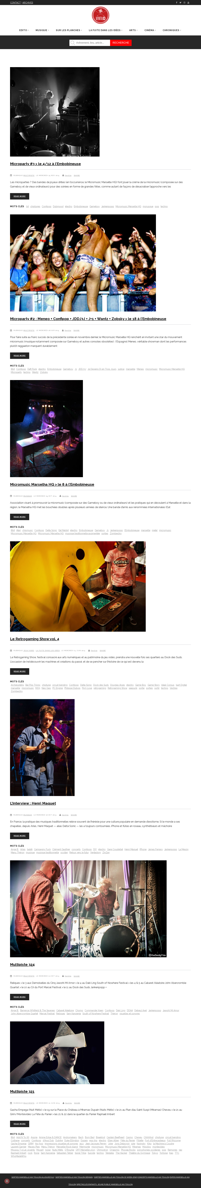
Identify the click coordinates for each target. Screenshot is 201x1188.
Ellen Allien (113, 1140)
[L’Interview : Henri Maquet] (42, 748)
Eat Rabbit (64, 530)
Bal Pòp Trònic (32, 685)
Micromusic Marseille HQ (128, 206)
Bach (80, 1137)
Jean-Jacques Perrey (95, 1143)
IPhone (143, 849)
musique (30, 852)
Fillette (140, 1140)
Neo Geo (46, 688)
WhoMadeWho (18, 1156)
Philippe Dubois (72, 688)
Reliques (60, 1013)
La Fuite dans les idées (48, 650)
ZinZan (106, 852)
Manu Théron (17, 852)
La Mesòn (183, 849)
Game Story (154, 685)
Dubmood (58, 206)
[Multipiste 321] (57, 1053)
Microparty (16, 372)
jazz (82, 1143)
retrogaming (100, 688)
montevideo (158, 1146)
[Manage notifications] (6, 1181)
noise (48, 1150)
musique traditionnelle (47, 852)
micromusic (151, 369)
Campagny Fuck (42, 849)
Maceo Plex (34, 1146)
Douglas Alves (117, 685)
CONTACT (15, 2)
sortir (157, 688)
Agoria (34, 1137)
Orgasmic (115, 1150)
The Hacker (121, 1153)
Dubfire (59, 1140)
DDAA (130, 1010)
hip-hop (39, 1143)
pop (157, 206)
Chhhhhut (148, 1137)
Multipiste (28, 175)
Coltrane (15, 1140)
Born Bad (89, 1137)
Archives (27, 2)
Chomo (79, 1010)
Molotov (146, 1146)
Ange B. (15, 849)
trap (171, 1153)
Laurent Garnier (18, 1146)
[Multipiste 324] (88, 909)
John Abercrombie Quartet (24, 1013)
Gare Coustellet (115, 849)
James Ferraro (155, 849)
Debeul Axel (140, 1010)
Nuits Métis (57, 1150)
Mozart (39, 1150)
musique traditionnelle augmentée (82, 533)
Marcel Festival (47, 1013)
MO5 (37, 688)
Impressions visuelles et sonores (61, 1143)
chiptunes (35, 206)
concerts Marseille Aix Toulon (153, 1177)
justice (121, 369)
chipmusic (27, 530)
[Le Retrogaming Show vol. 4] (78, 587)
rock (30, 1153)
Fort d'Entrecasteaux (155, 1140)
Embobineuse (81, 206)
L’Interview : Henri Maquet (33, 803)
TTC (177, 1153)
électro (68, 206)
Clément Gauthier (61, 849)
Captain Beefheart (115, 1137)
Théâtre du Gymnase (139, 1153)
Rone (36, 1153)
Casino (129, 1137)
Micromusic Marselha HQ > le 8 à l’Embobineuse (52, 484)
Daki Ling (120, 1010)
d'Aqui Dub (48, 1140)
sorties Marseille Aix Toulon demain (74, 1177)
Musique (27, 496)
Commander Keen (94, 1010)
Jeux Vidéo (28, 650)
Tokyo (155, 1153)
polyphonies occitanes (148, 1150)
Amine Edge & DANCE (50, 1137)
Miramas (136, 1146)
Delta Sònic (51, 530)
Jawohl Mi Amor (171, 1010)
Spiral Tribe (80, 1153)
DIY (95, 849)
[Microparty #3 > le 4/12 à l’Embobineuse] (55, 112)
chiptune (46, 685)
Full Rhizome (174, 1140)
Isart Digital (181, 685)
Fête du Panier (128, 1140)
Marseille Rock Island (67, 1146)
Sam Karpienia (74, 1013)
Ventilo (68, 175)
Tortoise (164, 1153)
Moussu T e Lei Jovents (23, 1150)
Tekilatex (109, 1153)
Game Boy (140, 685)
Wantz (35, 372)
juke (133, 1143)
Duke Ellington (71, 1140)
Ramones (172, 1150)
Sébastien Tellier (65, 1153)
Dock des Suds (101, 685)
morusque (148, 206)
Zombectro (116, 533)
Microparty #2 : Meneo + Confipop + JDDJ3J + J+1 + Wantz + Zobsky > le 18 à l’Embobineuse (88, 319)
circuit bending (60, 685)
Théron (114, 1013)
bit (27, 206)
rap (180, 1150)
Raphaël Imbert (18, 1153)
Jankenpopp (107, 206)
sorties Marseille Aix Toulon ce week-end (115, 1177)
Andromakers (70, 1137)
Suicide (91, 1153)
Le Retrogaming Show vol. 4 (34, 639)
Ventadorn (95, 852)
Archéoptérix (17, 685)
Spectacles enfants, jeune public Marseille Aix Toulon (104, 1184)
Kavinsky (141, 1143)
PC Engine (57, 688)
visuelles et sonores (130, 1013)
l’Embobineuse (131, 530)
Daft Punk (32, 369)
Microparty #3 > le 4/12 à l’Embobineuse (45, 164)
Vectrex (173, 688)
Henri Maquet (131, 849)
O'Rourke (69, 1150)
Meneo (140, 369)
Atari (18, 530)
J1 (76, 369)
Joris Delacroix (122, 1143)
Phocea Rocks (128, 1150)
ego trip (93, 1140)
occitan (64, 852)
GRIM (30, 1143)
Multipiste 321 (22, 1091)
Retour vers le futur (79, 852)
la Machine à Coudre (163, 1143)
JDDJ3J (82, 369)
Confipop (46, 206)
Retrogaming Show (117, 688)
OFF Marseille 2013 (85, 1150)
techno (164, 206)
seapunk (133, 688)
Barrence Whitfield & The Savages (37, 1010)
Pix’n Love (87, 688)
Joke (110, 1143)
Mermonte (84, 1146)
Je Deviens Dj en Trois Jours (102, 369)
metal (155, 530)
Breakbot (100, 1137)
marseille (130, 369)
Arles (22, 849)
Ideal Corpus (167, 685)
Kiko (149, 1143)
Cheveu (138, 1137)
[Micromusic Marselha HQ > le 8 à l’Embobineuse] (46, 429)
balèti (30, 849)
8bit (13, 369)
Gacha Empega (18, 1143)
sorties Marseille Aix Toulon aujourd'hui (32, 1177)
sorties (104, 533)
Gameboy (95, 206)
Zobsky (44, 372)
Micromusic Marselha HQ (51, 533)
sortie (141, 688)
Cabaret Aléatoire (65, 1010)
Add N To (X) (22, 1137)
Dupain (84, 1140)
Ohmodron (102, 1150)
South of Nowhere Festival (95, 1013)
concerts (76, 849)
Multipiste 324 (22, 964)
